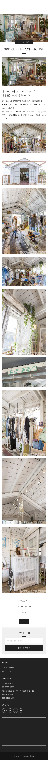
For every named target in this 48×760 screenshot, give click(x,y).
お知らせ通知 (23, 648)
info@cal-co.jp (7, 683)
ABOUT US (6, 671)
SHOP (24, 612)
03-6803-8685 (8, 687)
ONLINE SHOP (8, 667)
